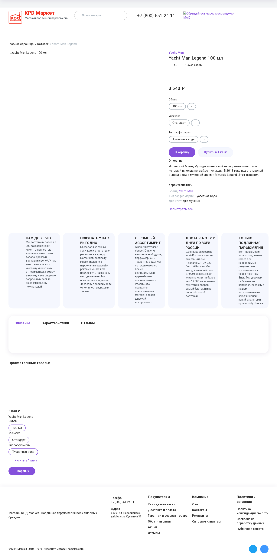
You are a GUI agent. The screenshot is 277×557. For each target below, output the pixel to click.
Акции (185, 29)
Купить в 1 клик (215, 152)
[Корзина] (266, 15)
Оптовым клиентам (223, 3)
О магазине (261, 3)
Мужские (160, 29)
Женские (133, 29)
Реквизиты (200, 515)
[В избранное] (172, 75)
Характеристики (55, 323)
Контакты (245, 3)
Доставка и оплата (176, 3)
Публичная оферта (250, 529)
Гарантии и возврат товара (167, 515)
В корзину (182, 152)
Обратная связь (159, 521)
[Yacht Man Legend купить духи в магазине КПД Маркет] (28, 385)
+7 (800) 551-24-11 (122, 501)
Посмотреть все (181, 209)
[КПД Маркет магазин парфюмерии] (15, 15)
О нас (196, 504)
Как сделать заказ (161, 504)
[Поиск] (121, 15)
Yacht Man (176, 52)
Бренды (108, 29)
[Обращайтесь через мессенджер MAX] (210, 15)
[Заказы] (251, 15)
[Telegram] (253, 549)
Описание (22, 323)
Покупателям (200, 3)
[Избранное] (258, 15)
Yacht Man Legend (20, 417)
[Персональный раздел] (243, 15)
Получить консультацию (248, 29)
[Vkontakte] (264, 549)
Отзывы (208, 29)
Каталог (83, 29)
